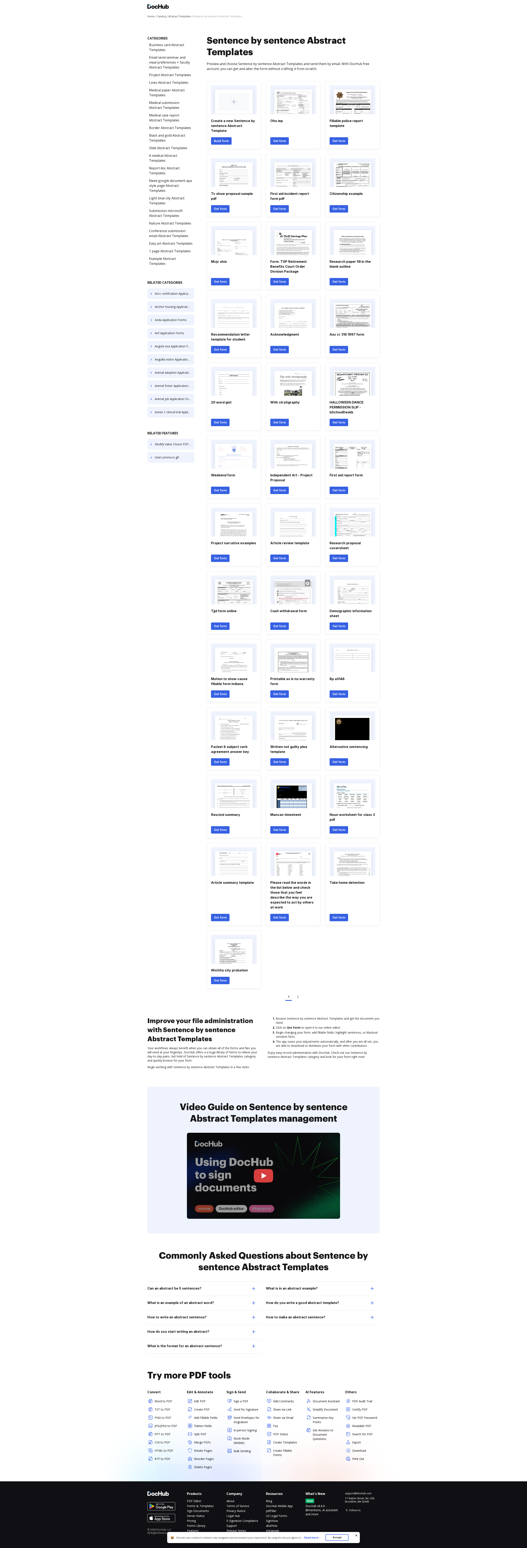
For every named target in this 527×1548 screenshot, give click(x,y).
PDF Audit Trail (362, 1401)
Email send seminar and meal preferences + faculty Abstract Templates (169, 62)
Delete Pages (203, 1467)
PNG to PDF (163, 1418)
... (311, 1537)
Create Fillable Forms (282, 1453)
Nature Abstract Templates (170, 223)
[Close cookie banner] (356, 1535)
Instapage (272, 1531)
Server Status (196, 1516)
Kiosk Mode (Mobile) (242, 1440)
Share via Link (282, 1409)
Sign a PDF (241, 1401)
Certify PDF (359, 1409)
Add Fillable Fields (206, 1418)
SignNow (272, 1521)
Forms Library (196, 1526)
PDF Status (280, 1434)
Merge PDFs (202, 1442)
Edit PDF (200, 1401)
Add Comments (283, 1401)
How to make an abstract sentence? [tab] (295, 1317)
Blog (269, 1501)
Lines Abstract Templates (168, 82)
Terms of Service (237, 1506)
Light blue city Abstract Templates (166, 200)
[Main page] (158, 7)
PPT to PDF (162, 1434)
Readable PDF (361, 1426)
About (230, 1501)
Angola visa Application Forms (174, 346)
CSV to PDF (162, 1442)
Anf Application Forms (169, 333)
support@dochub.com (358, 1493)
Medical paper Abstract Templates (167, 92)
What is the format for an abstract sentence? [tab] (184, 1346)
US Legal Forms (276, 1516)
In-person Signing (245, 1430)
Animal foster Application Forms (174, 386)
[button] (263, 1176)
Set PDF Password (364, 1418)
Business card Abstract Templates (166, 47)
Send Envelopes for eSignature (246, 1420)
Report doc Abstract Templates (164, 170)
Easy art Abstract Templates (170, 243)
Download (359, 1451)
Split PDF (200, 1434)
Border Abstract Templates (170, 128)
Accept (337, 1537)
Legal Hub (233, 1516)
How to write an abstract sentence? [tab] (176, 1317)
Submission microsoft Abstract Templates (166, 213)
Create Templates (285, 1442)
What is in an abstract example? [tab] (292, 1288)
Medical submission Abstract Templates (164, 105)
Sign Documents (198, 1511)
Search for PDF (362, 1434)
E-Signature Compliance (242, 1521)
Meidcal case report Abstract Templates (164, 117)
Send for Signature (246, 1409)
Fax (275, 1426)
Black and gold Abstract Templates (167, 138)
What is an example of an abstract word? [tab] (180, 1303)
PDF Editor (194, 1501)
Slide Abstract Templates (168, 148)
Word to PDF (163, 1401)
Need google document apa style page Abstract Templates (170, 185)
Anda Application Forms (171, 320)
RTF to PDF (162, 1459)
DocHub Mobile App (279, 1506)
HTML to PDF (164, 1451)
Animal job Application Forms (174, 399)
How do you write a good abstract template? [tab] (302, 1303)
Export (356, 1442)
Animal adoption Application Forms (174, 372)
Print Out (358, 1459)
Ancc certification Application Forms (174, 293)
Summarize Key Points (323, 1420)
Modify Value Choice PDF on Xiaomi (174, 444)
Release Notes (236, 1531)
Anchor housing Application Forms (174, 307)
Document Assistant (326, 1401)
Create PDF (202, 1409)
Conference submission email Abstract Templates (168, 233)
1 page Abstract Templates (170, 251)
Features (193, 1531)
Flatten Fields (203, 1426)
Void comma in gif (167, 457)
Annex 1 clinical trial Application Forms (174, 412)
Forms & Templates (200, 1506)
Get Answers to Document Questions (323, 1434)
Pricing (191, 1521)
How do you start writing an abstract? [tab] (178, 1331)
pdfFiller (271, 1511)
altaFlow (271, 1526)
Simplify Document (325, 1409)
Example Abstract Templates (162, 261)
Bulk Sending (242, 1451)
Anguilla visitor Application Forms (174, 359)
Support (231, 1526)
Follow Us (354, 1510)
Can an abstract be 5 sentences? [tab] (174, 1288)
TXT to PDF (162, 1409)
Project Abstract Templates (170, 75)
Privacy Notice (236, 1511)
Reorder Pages (204, 1459)
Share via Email (283, 1418)
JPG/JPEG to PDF (166, 1426)
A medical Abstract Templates (163, 158)
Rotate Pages (203, 1451)
